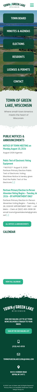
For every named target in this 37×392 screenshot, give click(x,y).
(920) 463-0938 (18, 346)
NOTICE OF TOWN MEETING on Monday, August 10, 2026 (17, 147)
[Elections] (18, 44)
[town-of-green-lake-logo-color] (14, 3)
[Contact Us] (18, 81)
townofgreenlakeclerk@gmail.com (18, 359)
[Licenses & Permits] (18, 69)
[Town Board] (18, 18)
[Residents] (18, 57)
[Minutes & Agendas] (18, 31)
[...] (13, 182)
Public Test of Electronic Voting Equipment (17, 162)
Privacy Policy (8, 387)
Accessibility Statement (20, 387)
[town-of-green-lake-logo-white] (18, 306)
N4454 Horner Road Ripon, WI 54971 (18, 373)
